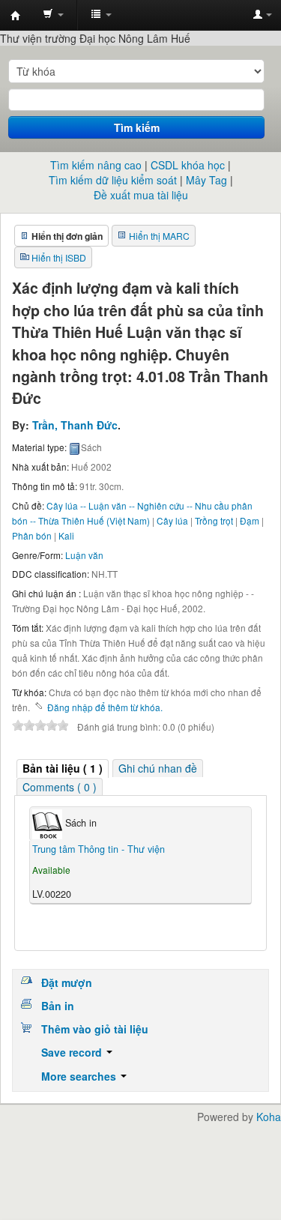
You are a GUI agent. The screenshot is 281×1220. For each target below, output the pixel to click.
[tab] (62, 768)
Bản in (57, 1005)
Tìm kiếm (137, 127)
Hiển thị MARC (159, 235)
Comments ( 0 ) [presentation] (59, 786)
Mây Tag (206, 179)
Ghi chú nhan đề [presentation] (157, 768)
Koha (268, 1116)
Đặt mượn (66, 982)
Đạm (249, 520)
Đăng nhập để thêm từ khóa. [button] (105, 707)
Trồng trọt (214, 520)
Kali (66, 535)
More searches (80, 1076)
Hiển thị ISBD (58, 257)
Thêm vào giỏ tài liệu (94, 1028)
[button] (53, 15)
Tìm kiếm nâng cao (96, 164)
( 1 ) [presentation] (62, 768)
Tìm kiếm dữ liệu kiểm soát (113, 179)
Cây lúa (172, 520)
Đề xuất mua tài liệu (141, 194)
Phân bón (32, 535)
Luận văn (84, 555)
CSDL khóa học (188, 164)
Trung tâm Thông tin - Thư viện (15, 15)
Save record (73, 1052)
